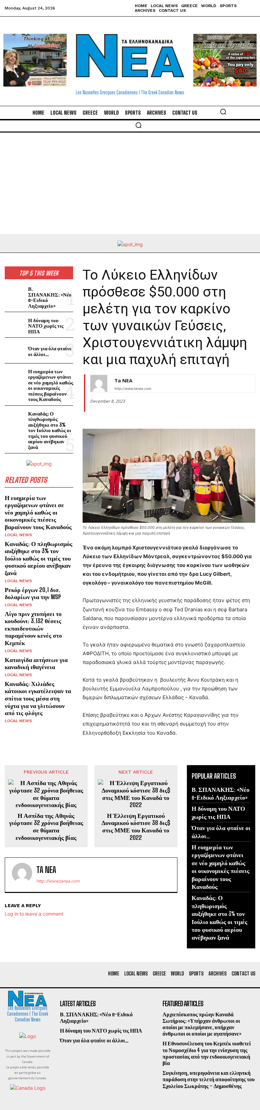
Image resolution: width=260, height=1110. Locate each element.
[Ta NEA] (98, 383)
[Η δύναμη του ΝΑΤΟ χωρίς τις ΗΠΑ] (15, 324)
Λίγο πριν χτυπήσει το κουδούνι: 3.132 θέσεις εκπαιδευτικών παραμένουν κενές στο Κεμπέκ (33, 628)
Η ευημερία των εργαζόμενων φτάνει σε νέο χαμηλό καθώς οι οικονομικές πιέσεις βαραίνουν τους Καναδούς (50, 385)
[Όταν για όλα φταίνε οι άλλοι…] (15, 350)
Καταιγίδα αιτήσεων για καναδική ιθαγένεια (36, 663)
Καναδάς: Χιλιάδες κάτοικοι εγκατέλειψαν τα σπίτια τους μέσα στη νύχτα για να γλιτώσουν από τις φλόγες (38, 698)
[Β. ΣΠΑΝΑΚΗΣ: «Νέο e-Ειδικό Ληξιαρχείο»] (15, 293)
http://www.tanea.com (132, 388)
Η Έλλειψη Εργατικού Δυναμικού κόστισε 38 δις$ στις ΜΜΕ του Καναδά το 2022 (136, 826)
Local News (18, 535)
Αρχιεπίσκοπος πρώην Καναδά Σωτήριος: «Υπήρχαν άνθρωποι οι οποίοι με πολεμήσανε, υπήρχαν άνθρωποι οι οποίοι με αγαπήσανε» (201, 1024)
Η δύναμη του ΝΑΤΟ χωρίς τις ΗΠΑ (45, 325)
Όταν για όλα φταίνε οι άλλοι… (49, 351)
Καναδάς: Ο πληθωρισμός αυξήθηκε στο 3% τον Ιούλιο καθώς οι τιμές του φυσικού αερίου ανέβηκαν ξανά (49, 430)
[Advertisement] (130, 183)
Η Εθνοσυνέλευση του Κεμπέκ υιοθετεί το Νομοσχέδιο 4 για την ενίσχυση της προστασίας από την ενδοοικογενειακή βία (206, 1053)
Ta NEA (123, 380)
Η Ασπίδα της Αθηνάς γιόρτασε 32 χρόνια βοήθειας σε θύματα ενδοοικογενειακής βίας (46, 826)
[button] (223, 111)
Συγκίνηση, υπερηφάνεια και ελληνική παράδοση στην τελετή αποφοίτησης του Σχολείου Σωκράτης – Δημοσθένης (208, 1079)
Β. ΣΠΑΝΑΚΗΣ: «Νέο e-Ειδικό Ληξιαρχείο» (49, 297)
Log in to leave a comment (34, 914)
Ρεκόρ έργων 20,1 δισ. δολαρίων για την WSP (33, 593)
